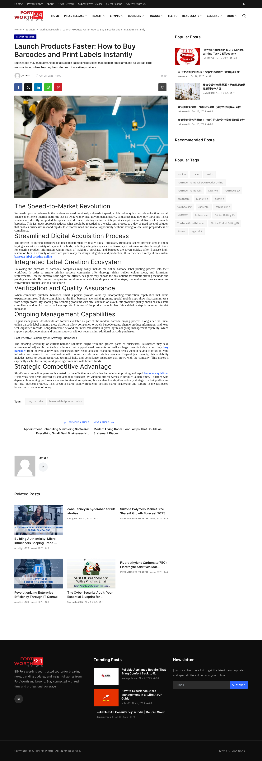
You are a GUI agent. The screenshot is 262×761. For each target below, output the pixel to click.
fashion (181, 174)
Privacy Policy (35, 4)
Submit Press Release (90, 4)
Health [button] (97, 16)
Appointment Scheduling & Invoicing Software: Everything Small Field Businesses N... (56, 431)
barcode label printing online (33, 256)
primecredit (184, 111)
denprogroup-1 (104, 716)
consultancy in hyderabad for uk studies (91, 511)
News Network (66, 4)
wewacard (183, 76)
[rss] (18, 699)
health (209, 174)
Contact (18, 4)
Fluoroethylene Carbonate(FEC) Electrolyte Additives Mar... (143, 565)
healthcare (183, 198)
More (230, 16)
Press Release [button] (74, 16)
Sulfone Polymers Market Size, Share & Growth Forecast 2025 (142, 511)
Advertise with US (136, 4)
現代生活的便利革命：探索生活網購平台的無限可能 (209, 72)
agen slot (197, 231)
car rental (203, 207)
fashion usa (201, 215)
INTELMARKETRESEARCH (134, 518)
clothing (219, 198)
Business (30, 29)
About (50, 4)
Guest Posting (114, 4)
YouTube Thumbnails (189, 190)
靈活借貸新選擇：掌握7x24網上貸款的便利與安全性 (209, 107)
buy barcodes (35, 401)
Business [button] (134, 16)
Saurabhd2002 (75, 602)
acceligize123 (21, 548)
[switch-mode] (245, 4)
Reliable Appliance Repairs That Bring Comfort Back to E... (143, 671)
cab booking (223, 207)
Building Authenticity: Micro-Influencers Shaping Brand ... (35, 541)
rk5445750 (208, 58)
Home (55, 16)
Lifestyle (213, 190)
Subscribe (238, 685)
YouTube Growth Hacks (190, 223)
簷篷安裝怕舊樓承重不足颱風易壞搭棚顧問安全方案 (224, 86)
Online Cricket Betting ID (225, 223)
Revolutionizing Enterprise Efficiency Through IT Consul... (37, 595)
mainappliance (129, 678)
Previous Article (78, 422)
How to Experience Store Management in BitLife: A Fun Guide (141, 694)
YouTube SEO (232, 190)
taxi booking (184, 207)
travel (196, 174)
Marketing (202, 198)
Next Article (101, 422)
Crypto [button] (115, 16)
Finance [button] (154, 16)
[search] (244, 15)
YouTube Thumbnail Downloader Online (200, 182)
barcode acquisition (156, 373)
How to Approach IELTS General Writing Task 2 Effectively (223, 51)
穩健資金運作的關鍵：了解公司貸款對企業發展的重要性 (211, 119)
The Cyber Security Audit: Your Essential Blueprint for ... (90, 595)
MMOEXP (182, 215)
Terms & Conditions (232, 751)
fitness (181, 231)
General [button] (213, 16)
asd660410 (209, 93)
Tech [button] (171, 16)
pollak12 (126, 703)
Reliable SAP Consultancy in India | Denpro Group (130, 712)
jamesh (43, 457)
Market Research (49, 29)
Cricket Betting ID (225, 215)
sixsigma (72, 518)
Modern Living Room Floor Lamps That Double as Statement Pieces (127, 431)
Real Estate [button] (190, 16)
